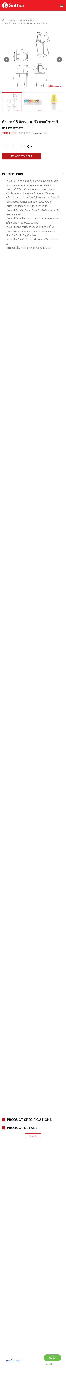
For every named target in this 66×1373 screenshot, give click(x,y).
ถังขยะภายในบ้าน (26, 19)
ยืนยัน (52, 1357)
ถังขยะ (12, 19)
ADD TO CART (23, 156)
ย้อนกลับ (33, 1136)
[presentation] (7, 59)
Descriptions (12, 174)
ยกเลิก (49, 1364)
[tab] (33, 174)
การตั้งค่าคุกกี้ (13, 1360)
